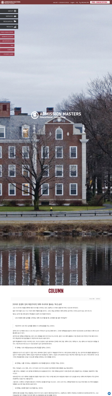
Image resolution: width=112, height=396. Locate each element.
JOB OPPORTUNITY (7, 41)
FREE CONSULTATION (7, 32)
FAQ (12, 45)
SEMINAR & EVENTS (7, 36)
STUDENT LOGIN (8, 54)
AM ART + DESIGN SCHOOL (61, 2)
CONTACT (10, 49)
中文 (77, 2)
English (72, 2)
